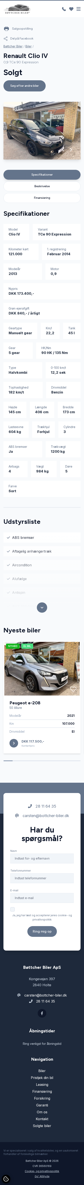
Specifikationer (42, 174)
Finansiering (42, 198)
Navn (13, 850)
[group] (42, 131)
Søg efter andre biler (24, 86)
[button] (63, 150)
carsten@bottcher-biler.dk (45, 815)
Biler (28, 46)
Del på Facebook (21, 38)
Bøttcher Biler (13, 46)
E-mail (14, 890)
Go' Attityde (42, 1176)
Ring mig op (42, 931)
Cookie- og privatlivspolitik (42, 1171)
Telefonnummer (20, 870)
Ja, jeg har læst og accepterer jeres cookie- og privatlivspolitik (42, 917)
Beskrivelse (42, 186)
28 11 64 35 (45, 806)
